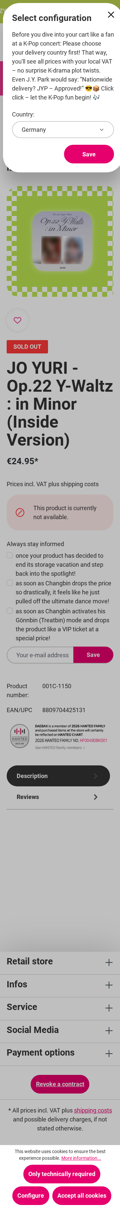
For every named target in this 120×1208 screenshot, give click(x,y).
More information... (81, 1158)
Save (89, 154)
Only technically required (61, 1173)
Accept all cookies (81, 1195)
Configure (30, 1195)
